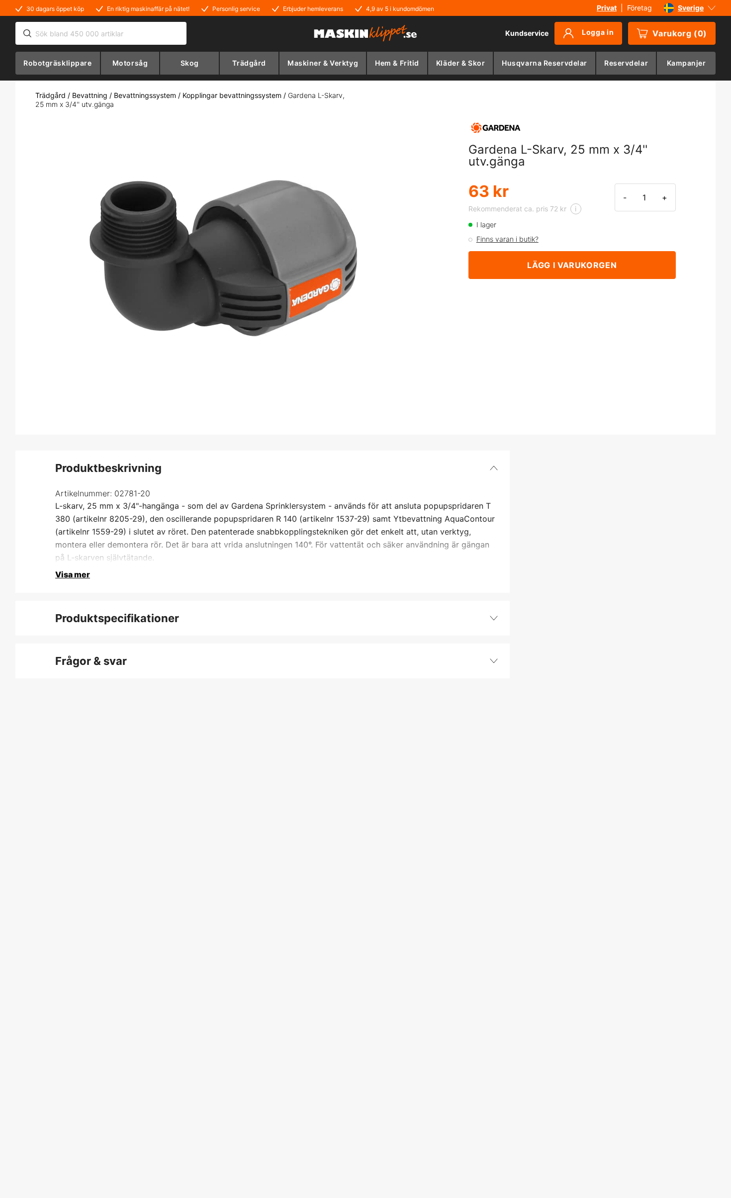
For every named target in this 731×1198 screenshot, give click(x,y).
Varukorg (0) (679, 33)
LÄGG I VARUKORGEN (572, 265)
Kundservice (526, 33)
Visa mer (72, 574)
